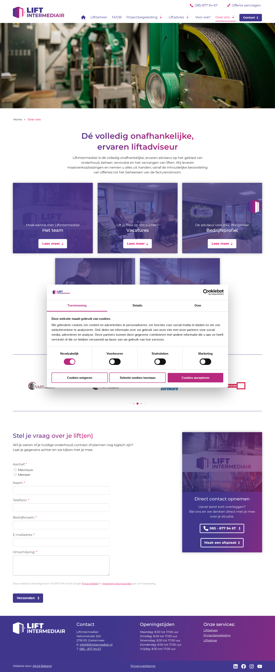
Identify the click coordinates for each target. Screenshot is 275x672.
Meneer (23, 475)
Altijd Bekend (42, 666)
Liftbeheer (211, 630)
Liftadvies (210, 640)
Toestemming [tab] (77, 305)
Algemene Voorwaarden (117, 583)
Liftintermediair (38, 12)
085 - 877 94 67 (90, 649)
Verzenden (26, 598)
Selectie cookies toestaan (137, 377)
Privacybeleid (90, 583)
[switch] (115, 361)
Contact (249, 17)
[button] (255, 206)
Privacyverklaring (143, 666)
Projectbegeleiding (217, 635)
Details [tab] (138, 305)
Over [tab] (197, 305)
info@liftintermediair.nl (96, 644)
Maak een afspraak (220, 543)
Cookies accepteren (195, 377)
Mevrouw (25, 470)
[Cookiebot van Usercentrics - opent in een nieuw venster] (206, 292)
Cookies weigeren (79, 377)
